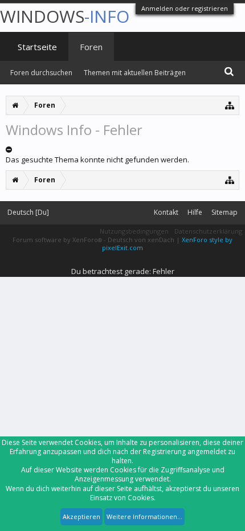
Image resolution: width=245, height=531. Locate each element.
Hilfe (194, 212)
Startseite (37, 46)
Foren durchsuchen (41, 72)
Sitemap (224, 212)
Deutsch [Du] (28, 212)
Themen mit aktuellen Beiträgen (135, 72)
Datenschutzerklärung (208, 231)
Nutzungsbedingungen (134, 231)
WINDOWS (64, 16)
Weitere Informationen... (144, 516)
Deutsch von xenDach (142, 239)
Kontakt (166, 212)
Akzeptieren (81, 516)
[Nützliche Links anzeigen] (230, 105)
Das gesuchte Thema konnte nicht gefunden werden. (97, 159)
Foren (91, 46)
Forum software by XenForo (57, 239)
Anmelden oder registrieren (184, 8)
